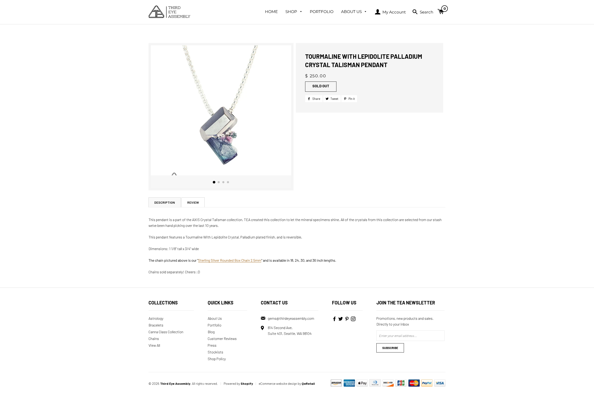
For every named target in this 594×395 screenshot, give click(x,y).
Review (193, 202)
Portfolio (321, 11)
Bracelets (155, 325)
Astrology (155, 318)
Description (164, 202)
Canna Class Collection (165, 332)
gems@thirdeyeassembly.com (291, 318)
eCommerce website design (278, 383)
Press (212, 345)
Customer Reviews (222, 338)
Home (271, 11)
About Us (352, 11)
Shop (291, 11)
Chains (153, 338)
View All (154, 345)
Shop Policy (217, 358)
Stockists (215, 352)
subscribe (390, 348)
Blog (211, 332)
